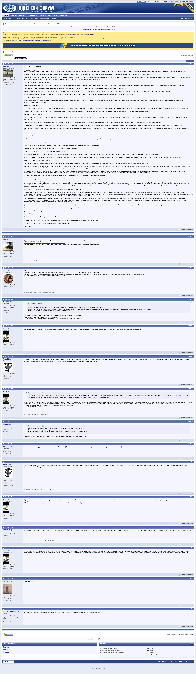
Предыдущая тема (93, 639)
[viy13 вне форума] (6, 336)
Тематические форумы (17, 23)
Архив (185, 661)
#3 (192, 267)
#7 (192, 388)
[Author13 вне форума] (7, 589)
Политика (29, 23)
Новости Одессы (32, 15)
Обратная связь (162, 661)
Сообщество (33, 18)
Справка (18, 18)
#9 (192, 443)
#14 (192, 578)
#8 (192, 421)
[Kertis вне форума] (8, 74)
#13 (192, 547)
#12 (192, 527)
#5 (192, 325)
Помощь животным (119, 27)
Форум (6, 15)
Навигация (53, 18)
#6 (192, 356)
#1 (192, 63)
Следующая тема (104, 639)
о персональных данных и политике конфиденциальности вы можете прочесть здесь (31, 40)
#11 (192, 496)
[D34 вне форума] (8, 246)
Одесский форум (95, 668)
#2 (192, 236)
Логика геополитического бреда (33, 241)
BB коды (149, 647)
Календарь (25, 18)
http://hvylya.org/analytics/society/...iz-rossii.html (58, 405)
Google (7, 647)
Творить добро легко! (77, 27)
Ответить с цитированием (187, 229)
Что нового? (13, 15)
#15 (192, 608)
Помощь (171, 1)
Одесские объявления (60, 15)
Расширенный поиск (186, 18)
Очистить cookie (180, 1)
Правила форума (155, 655)
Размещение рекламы (175, 661)
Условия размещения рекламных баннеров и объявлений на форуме (98, 29)
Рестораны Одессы (45, 15)
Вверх (190, 63)
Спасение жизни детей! (90, 27)
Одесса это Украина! (40, 23)
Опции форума (44, 18)
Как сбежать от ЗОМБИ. (16, 52)
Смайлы (149, 648)
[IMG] (148, 650)
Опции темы (189, 60)
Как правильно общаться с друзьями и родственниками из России (44, 243)
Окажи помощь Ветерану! (105, 27)
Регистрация (189, 1)
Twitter (7, 652)
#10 (192, 462)
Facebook (7, 650)
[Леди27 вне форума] (8, 367)
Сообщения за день (9, 18)
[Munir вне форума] (8, 278)
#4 (192, 299)
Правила (22, 15)
